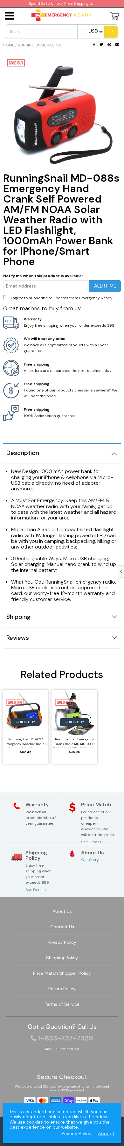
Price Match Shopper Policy (62, 973)
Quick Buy (25, 722)
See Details (91, 842)
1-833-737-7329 (65, 1038)
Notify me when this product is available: (43, 275)
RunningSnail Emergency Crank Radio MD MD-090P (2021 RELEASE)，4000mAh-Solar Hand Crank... (74, 742)
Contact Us (62, 927)
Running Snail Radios (39, 45)
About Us (62, 911)
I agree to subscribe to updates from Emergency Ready (62, 297)
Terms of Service (62, 1004)
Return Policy (62, 988)
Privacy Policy (62, 942)
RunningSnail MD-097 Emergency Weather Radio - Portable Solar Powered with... (25, 742)
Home (8, 45)
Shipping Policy (62, 958)
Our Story (90, 859)
